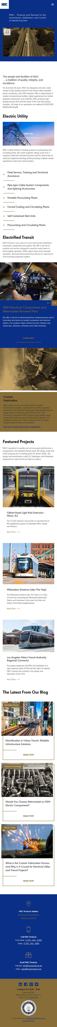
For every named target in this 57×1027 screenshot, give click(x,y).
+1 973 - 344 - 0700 (33, 940)
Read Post (28, 755)
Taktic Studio (34, 997)
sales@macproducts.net (31, 969)
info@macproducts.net (32, 966)
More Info (28, 338)
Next (54, 303)
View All (28, 134)
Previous (48, 303)
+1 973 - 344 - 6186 (31, 943)
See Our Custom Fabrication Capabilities (22, 427)
